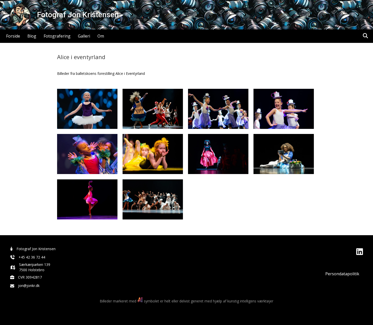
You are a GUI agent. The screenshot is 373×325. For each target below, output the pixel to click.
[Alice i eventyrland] (87, 109)
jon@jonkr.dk (29, 285)
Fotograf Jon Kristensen (36, 248)
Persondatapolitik (342, 274)
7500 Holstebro (31, 269)
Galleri (84, 36)
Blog (31, 36)
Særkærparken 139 (34, 264)
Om (100, 36)
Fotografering (57, 36)
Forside (13, 36)
